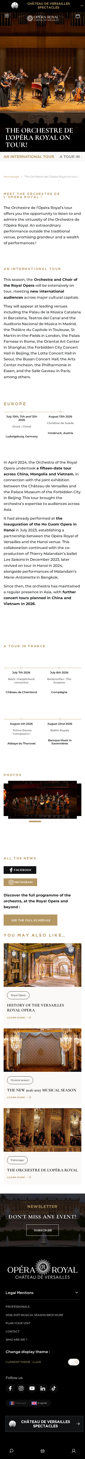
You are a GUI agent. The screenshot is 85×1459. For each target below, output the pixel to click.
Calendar (78, 15)
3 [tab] (29, 821)
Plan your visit (18, 1323)
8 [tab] (59, 821)
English (42, 1403)
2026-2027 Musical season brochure (34, 1315)
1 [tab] (22, 821)
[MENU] (7, 15)
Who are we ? (16, 1339)
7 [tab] (56, 821)
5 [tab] (48, 821)
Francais (20, 1403)
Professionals (17, 1306)
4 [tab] (39, 821)
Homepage (11, 176)
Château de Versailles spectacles (48, 5)
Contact (12, 1331)
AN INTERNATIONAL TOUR (29, 157)
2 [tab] (26, 821)
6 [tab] (52, 821)
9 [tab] (63, 821)
